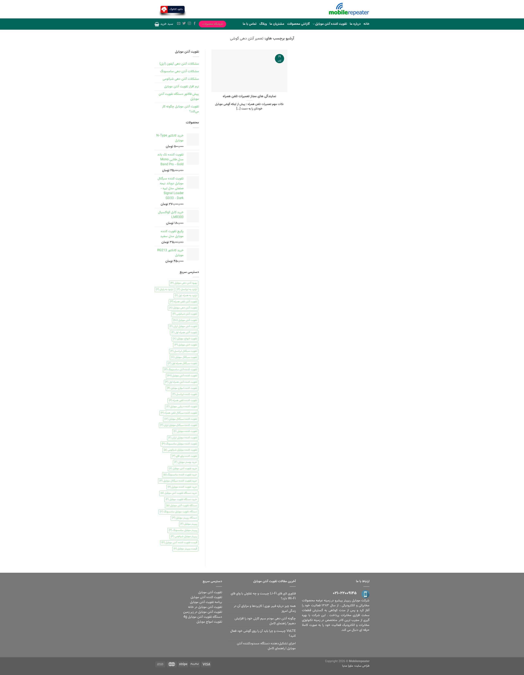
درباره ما (355, 24)
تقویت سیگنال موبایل (184, 357)
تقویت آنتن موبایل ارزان (183, 326)
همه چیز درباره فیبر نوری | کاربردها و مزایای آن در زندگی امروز (265, 609)
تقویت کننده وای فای (184, 456)
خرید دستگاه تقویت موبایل (181, 499)
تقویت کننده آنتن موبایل (331, 24)
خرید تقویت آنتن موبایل (183, 469)
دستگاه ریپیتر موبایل (184, 518)
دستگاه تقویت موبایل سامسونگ (178, 512)
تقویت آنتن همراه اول (184, 333)
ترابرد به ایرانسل (187, 289)
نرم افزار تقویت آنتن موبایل (181, 86)
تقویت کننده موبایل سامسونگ (179, 444)
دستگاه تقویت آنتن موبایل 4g (202, 617)
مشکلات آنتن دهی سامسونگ (179, 71)
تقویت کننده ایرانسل (184, 394)
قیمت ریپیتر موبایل (185, 549)
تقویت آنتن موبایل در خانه (205, 607)
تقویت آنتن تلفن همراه (183, 302)
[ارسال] (197, 9)
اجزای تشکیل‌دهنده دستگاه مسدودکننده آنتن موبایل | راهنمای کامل (266, 646)
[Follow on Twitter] (184, 24)
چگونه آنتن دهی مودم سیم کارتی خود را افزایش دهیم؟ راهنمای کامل (265, 621)
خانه (366, 24)
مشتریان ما (277, 24)
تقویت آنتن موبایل (185, 320)
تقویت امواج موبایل (185, 339)
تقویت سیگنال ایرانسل (183, 351)
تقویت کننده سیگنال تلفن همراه (179, 413)
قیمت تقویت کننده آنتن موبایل (179, 543)
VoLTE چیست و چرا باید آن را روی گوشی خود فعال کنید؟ (263, 634)
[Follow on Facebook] (194, 24)
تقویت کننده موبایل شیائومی (180, 450)
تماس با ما (249, 24)
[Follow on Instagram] (189, 24)
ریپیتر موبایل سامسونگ (183, 530)
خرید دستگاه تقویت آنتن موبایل (178, 493)
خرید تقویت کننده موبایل (182, 487)
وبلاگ (263, 24)
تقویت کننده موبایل (185, 431)
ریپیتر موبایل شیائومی (184, 536)
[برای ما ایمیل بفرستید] (178, 24)
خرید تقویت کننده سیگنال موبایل (178, 481)
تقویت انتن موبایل (185, 345)
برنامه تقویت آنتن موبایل (206, 602)
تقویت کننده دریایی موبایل (181, 407)
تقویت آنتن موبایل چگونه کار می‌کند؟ (180, 109)
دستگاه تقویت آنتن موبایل (181, 506)
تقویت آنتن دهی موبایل (183, 308)
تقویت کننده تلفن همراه (183, 400)
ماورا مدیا (347, 666)
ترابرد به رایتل (164, 289)
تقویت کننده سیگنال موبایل (180, 419)
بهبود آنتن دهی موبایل (183, 283)
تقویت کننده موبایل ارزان (182, 438)
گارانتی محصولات (298, 24)
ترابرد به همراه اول (186, 296)
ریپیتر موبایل (188, 524)
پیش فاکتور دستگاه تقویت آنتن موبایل (179, 97)
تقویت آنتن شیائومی (185, 314)
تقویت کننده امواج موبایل (182, 388)
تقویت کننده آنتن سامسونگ (180, 370)
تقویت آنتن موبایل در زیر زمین (202, 612)
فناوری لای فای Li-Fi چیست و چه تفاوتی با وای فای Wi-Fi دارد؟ (263, 596)
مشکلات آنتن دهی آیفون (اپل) (179, 63)
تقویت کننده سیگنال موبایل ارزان (178, 425)
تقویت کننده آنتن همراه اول (181, 382)
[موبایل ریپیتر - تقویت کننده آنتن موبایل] (349, 9)
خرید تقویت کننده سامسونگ (180, 475)
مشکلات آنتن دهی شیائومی (181, 79)
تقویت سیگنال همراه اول (182, 363)
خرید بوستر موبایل (185, 462)
